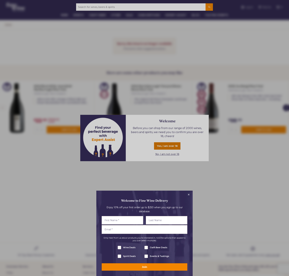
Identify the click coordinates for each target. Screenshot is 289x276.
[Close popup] (189, 195)
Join (144, 266)
